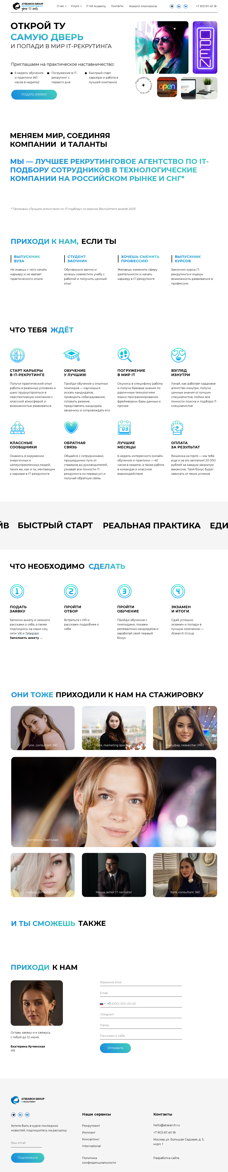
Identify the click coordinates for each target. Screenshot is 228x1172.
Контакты (117, 6)
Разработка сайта (166, 1158)
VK (20, 633)
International (91, 1146)
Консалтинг (91, 1139)
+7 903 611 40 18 (206, 6)
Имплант (88, 1132)
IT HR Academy (96, 6)
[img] (27, 6)
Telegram (32, 633)
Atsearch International (143, 6)
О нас (60, 6)
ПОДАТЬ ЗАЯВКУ (34, 94)
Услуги (75, 6)
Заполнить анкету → (26, 638)
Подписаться (28, 1157)
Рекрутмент (91, 1125)
